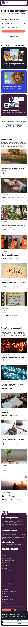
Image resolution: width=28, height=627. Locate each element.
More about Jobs (7, 558)
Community (6, 574)
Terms (5, 593)
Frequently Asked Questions (10, 591)
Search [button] (14, 31)
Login (5, 578)
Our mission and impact (9, 560)
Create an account (8, 579)
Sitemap (5, 601)
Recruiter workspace (8, 583)
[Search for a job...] (22, 3)
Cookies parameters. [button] (7, 617)
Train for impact (7, 570)
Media (5, 572)
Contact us (6, 589)
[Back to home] (5, 513)
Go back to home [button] (14, 36)
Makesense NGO (7, 562)
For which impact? (9, 23)
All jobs (5, 568)
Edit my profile (7, 581)
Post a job (6, 576)
